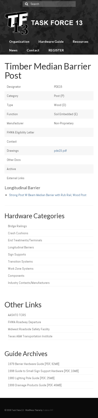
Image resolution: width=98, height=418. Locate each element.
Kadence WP (48, 410)
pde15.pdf (60, 151)
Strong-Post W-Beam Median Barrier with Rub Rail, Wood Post (47, 195)
